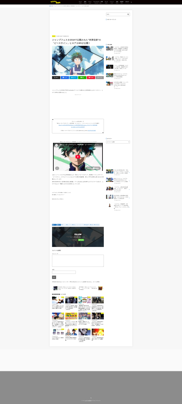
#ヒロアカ (90, 125)
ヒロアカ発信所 (88, 400)
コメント (55, 253)
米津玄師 (97, 224)
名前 (53, 269)
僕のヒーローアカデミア (78, 224)
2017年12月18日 (92, 130)
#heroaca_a (84, 125)
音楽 (59, 224)
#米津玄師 (94, 125)
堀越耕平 (87, 224)
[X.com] (131, 2)
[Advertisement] (78, 22)
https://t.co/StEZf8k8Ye (76, 125)
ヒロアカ (69, 224)
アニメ (53, 36)
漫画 (92, 224)
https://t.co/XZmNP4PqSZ (65, 125)
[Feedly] (81, 240)
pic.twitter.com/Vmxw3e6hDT (78, 127)
